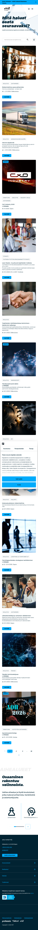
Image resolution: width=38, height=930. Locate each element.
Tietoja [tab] (31, 448)
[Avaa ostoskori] (28, 8)
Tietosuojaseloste (6, 918)
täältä (32, 893)
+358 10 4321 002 (7, 847)
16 (30, 751)
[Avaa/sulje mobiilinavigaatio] (32, 8)
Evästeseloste (17, 918)
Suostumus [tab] (6, 448)
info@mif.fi (5, 850)
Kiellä (19, 484)
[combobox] (16, 40)
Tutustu (4, 3)
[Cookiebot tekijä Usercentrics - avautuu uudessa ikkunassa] (28, 444)
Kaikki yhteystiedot (9, 855)
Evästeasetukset (28, 918)
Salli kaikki (19, 479)
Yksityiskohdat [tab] (19, 448)
